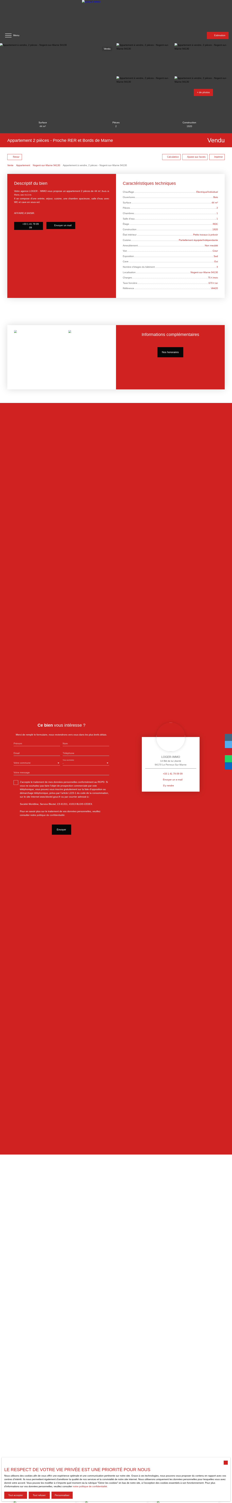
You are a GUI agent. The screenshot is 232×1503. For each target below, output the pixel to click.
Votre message (22, 772)
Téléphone (68, 753)
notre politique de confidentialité (90, 1486)
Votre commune (22, 762)
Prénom (18, 743)
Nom (65, 743)
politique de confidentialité (51, 815)
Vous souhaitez (68, 760)
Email (17, 753)
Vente (10, 165)
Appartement (23, 165)
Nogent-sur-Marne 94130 (46, 165)
